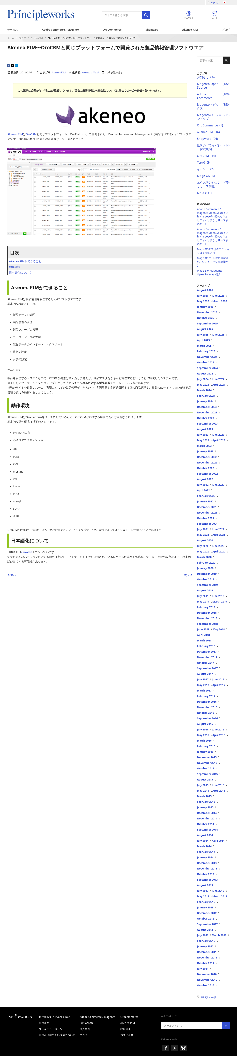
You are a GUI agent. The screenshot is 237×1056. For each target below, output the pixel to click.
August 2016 (205, 724)
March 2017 (204, 690)
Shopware (152, 29)
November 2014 (207, 818)
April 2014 (218, 840)
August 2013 (205, 885)
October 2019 (206, 579)
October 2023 (206, 418)
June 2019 (218, 596)
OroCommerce (112, 29)
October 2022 (206, 468)
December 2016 (207, 701)
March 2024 (204, 390)
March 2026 (220, 301)
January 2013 (205, 907)
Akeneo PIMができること (25, 261)
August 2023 (205, 429)
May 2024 (203, 384)
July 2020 (203, 546)
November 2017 (207, 657)
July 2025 (203, 334)
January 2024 (205, 401)
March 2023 (204, 446)
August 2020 (205, 540)
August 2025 (205, 329)
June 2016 (218, 729)
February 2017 (206, 696)
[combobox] (126, 15)
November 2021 (207, 512)
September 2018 (207, 624)
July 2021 (203, 529)
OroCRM (31, 134)
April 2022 (204, 490)
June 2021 (218, 529)
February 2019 (206, 607)
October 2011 (206, 963)
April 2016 (219, 735)
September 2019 (207, 585)
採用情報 (125, 1029)
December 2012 (207, 913)
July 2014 (203, 840)
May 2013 (203, 896)
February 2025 (206, 351)
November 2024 (207, 357)
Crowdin (26, 552)
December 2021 (207, 507)
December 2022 (207, 457)
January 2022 (205, 501)
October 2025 (206, 318)
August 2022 (205, 479)
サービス (12, 29)
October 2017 (206, 662)
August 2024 (205, 373)
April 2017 (219, 685)
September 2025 (207, 323)
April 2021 (219, 535)
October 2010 (206, 985)
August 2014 (205, 835)
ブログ (226, 29)
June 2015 (218, 785)
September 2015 (207, 774)
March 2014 (204, 846)
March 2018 (204, 640)
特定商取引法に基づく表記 (54, 1017)
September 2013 (207, 879)
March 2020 (204, 557)
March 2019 (220, 601)
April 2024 (219, 384)
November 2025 (207, 312)
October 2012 (206, 918)
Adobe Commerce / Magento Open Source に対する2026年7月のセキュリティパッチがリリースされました (212, 236)
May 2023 (203, 440)
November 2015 (207, 763)
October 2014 (206, 824)
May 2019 (203, 601)
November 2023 (207, 412)
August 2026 (205, 290)
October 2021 (206, 518)
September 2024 (207, 368)
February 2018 (206, 646)
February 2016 (206, 746)
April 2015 (219, 790)
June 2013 (218, 890)
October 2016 (206, 713)
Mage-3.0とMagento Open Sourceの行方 (209, 272)
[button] (226, 2)
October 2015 (206, 768)
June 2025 (218, 334)
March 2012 (219, 935)
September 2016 (207, 718)
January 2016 (205, 751)
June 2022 (218, 484)
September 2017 (207, 668)
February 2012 (206, 941)
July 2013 (203, 890)
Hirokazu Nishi (90, 72)
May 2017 (203, 685)
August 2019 (205, 590)
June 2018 (203, 629)
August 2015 (205, 779)
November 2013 (207, 868)
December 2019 (207, 573)
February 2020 (206, 562)
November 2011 (207, 957)
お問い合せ (126, 1035)
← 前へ (11, 575)
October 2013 (206, 874)
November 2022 (207, 462)
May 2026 (203, 301)
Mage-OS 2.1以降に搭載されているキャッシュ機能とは (212, 261)
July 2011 (203, 968)
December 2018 (207, 612)
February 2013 (206, 902)
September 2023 (207, 423)
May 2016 (203, 735)
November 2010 (207, 979)
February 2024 (206, 395)
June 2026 (218, 295)
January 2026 (205, 306)
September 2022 (207, 473)
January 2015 (205, 807)
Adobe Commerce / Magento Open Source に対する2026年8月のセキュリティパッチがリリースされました (212, 216)
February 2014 (206, 852)
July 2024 (203, 379)
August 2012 (205, 929)
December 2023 (207, 407)
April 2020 (219, 551)
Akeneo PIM (190, 29)
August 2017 (205, 674)
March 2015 (204, 796)
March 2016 (204, 740)
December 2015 (207, 757)
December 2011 (207, 952)
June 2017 (218, 679)
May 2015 (203, 790)
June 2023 (218, 434)
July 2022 (203, 484)
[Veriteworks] (23, 1016)
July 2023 (203, 434)
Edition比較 (87, 1023)
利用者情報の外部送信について (57, 1035)
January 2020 (205, 568)
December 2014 (207, 813)
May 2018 (219, 629)
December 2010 (207, 974)
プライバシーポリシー (52, 1029)
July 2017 (203, 679)
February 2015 (206, 801)
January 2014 (205, 857)
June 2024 (218, 379)
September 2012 (207, 924)
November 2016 (207, 707)
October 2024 (206, 362)
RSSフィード (208, 997)
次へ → (188, 575)
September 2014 (207, 829)
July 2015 (203, 785)
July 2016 (203, 729)
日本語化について (20, 272)
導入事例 (85, 1029)
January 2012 (205, 946)
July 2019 (203, 596)
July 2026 (203, 295)
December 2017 (207, 651)
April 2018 (204, 635)
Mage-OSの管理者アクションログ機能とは (213, 251)
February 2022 (206, 496)
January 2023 (205, 451)
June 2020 (218, 546)
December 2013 (207, 863)
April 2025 (204, 340)
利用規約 (44, 1023)
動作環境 (14, 267)
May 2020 (203, 551)
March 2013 (220, 896)
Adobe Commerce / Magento (60, 29)
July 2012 (203, 935)
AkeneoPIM (59, 72)
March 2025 (204, 345)
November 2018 (207, 618)
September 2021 (207, 523)
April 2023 (219, 440)
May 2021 (203, 535)
